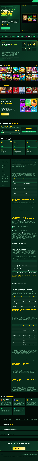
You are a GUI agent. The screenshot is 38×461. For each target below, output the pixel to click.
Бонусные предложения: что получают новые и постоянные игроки (5, 174)
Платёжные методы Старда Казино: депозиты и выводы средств (5, 176)
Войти (30, 1)
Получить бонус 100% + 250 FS (19, 448)
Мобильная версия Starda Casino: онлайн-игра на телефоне (5, 179)
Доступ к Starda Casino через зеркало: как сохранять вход (4, 165)
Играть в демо (5, 114)
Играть (12, 458)
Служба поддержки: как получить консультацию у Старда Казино (5, 185)
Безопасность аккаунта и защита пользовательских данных (5, 182)
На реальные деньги (6, 116)
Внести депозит (29, 131)
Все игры (35, 65)
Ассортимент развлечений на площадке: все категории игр (5, 171)
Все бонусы (14, 28)
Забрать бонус (5, 28)
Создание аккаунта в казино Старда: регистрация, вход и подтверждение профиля (5, 167)
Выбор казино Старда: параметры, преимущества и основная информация (5, 162)
